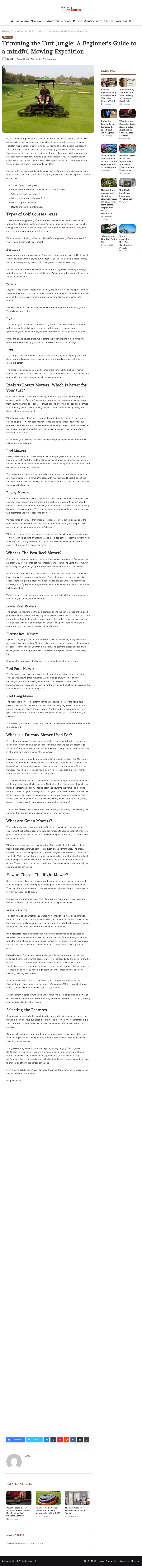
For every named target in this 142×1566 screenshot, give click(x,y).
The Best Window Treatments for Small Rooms (75, 1510)
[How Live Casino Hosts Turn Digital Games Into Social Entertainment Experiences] (127, 148)
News (26, 21)
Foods (78, 21)
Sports (109, 21)
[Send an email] (12, 59)
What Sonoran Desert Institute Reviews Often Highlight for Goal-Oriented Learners (18, 1512)
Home (16, 21)
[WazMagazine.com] (71, 8)
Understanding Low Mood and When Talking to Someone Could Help (126, 95)
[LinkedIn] (46, 1439)
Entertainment (94, 21)
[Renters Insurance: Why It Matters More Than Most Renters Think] (109, 82)
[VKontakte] (73, 1439)
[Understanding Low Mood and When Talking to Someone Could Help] (127, 82)
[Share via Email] (80, 1439)
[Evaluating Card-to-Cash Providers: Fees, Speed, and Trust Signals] (109, 113)
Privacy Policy (111, 1561)
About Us (135, 1561)
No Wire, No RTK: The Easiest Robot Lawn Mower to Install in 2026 (48, 1510)
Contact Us (121, 21)
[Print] (86, 1439)
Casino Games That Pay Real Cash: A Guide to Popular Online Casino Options (109, 161)
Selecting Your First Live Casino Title (109, 239)
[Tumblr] (53, 1439)
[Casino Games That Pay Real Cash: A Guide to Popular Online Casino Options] (109, 148)
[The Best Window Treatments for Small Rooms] (77, 1498)
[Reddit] (66, 1439)
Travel (67, 21)
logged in (22, 1543)
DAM (9, 59)
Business (15, 31)
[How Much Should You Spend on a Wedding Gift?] (127, 182)
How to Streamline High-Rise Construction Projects (125, 242)
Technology (39, 21)
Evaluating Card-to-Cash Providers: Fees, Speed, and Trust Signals (108, 127)
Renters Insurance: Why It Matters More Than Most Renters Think (108, 95)
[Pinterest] (60, 1439)
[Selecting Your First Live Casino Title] (109, 228)
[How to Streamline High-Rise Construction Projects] (127, 228)
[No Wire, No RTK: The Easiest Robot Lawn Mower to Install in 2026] (48, 1498)
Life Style (54, 21)
